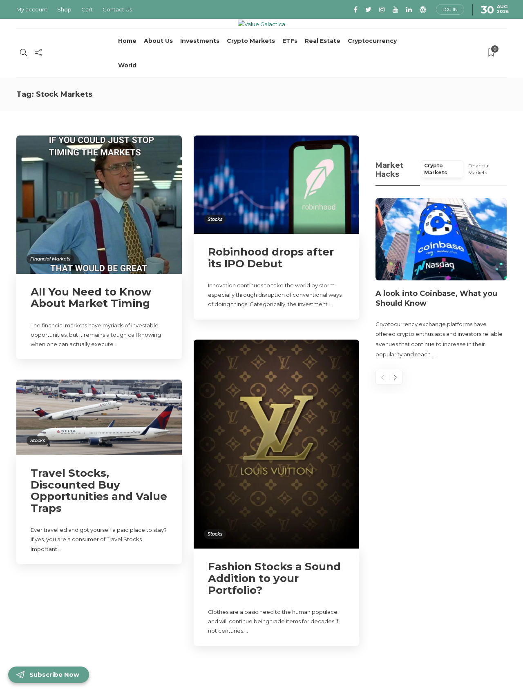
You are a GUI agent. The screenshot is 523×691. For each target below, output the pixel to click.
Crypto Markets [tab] (435, 169)
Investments (199, 40)
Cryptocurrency (372, 40)
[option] (441, 279)
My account (31, 9)
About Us (158, 40)
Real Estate (322, 40)
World (127, 65)
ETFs (289, 40)
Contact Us (117, 9)
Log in (450, 9)
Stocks (215, 219)
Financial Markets (50, 259)
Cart (87, 9)
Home (127, 40)
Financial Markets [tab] (478, 169)
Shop (64, 9)
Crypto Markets (251, 40)
